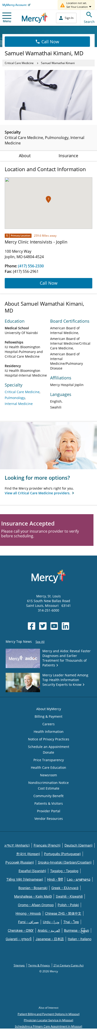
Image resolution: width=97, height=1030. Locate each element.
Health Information (49, 731)
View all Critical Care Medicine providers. (38, 493)
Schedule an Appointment (48, 746)
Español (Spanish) (32, 871)
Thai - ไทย (71, 922)
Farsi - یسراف (28, 922)
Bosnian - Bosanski (32, 888)
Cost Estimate (48, 788)
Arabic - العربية (49, 930)
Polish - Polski (68, 905)
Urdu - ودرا (51, 922)
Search (89, 21)
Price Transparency (48, 760)
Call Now (50, 41)
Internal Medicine (19, 403)
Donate (48, 752)
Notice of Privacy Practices (48, 739)
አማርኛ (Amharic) (17, 845)
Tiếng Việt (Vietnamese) (24, 879)
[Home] (35, 18)
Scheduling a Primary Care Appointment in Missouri (48, 1026)
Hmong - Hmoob (28, 913)
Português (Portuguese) (62, 854)
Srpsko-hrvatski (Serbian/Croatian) (65, 862)
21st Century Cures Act (68, 965)
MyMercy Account (14, 5)
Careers (48, 724)
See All (40, 642)
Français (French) (47, 845)
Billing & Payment (48, 716)
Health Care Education (48, 767)
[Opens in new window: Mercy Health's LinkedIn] (65, 626)
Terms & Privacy (39, 965)
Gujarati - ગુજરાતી (19, 939)
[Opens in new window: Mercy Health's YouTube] (54, 626)
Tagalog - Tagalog (64, 871)
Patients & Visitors (48, 803)
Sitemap (19, 965)
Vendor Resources (48, 818)
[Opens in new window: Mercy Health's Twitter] (43, 626)
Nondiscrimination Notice (48, 782)
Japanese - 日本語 (50, 939)
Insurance (68, 155)
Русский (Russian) (19, 862)
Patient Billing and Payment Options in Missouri (49, 1014)
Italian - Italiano (79, 939)
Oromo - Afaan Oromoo (36, 905)
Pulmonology (15, 397)
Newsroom (48, 775)
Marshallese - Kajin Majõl (33, 896)
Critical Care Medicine (19, 63)
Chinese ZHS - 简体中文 (63, 913)
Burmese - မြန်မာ (76, 930)
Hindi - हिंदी (55, 879)
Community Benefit (48, 796)
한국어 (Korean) (28, 854)
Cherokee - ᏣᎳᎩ (21, 930)
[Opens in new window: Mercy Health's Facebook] (31, 626)
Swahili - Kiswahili (69, 896)
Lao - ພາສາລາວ (78, 879)
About (25, 155)
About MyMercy (48, 709)
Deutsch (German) (79, 845)
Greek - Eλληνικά (64, 888)
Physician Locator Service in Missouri (48, 1020)
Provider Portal (48, 811)
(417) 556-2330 (31, 266)
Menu (7, 21)
